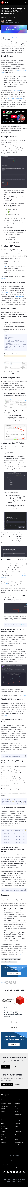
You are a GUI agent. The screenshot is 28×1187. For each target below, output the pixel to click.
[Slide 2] (14, 1022)
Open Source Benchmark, (15, 38)
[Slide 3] (16, 1022)
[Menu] (26, 2)
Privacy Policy (11, 1181)
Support (3, 1142)
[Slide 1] (11, 1022)
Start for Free (6, 1084)
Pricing (3, 1111)
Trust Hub (17, 1137)
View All (12, 1027)
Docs (2, 1134)
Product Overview (6, 1103)
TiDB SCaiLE (4, 1131)
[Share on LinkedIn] (14, 982)
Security (17, 1139)
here (15, 224)
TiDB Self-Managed (6, 1109)
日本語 (4, 1098)
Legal (19, 1181)
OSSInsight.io (16, 90)
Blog (2, 1123)
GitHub (6, 266)
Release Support (19, 1142)
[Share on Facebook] (6, 982)
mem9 (16, 1109)
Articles (3, 1126)
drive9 (16, 1111)
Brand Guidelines (19, 1145)
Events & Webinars (6, 1129)
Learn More (15, 1067)
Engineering (12, 17)
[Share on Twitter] (10, 982)
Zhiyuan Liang (8, 20)
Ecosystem (4, 961)
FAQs (2, 1139)
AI (2, 959)
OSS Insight (18, 1114)
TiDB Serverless (5, 292)
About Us (17, 1123)
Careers (17, 1129)
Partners (17, 1134)
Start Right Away (13, 973)
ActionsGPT (5, 584)
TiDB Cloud (4, 1106)
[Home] (4, 2)
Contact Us (13, 1044)
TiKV (16, 1106)
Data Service (19, 296)
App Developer (8, 959)
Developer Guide (6, 1137)
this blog (3, 278)
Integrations (18, 1103)
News (16, 1126)
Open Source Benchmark (15, 98)
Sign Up (4, 1067)
